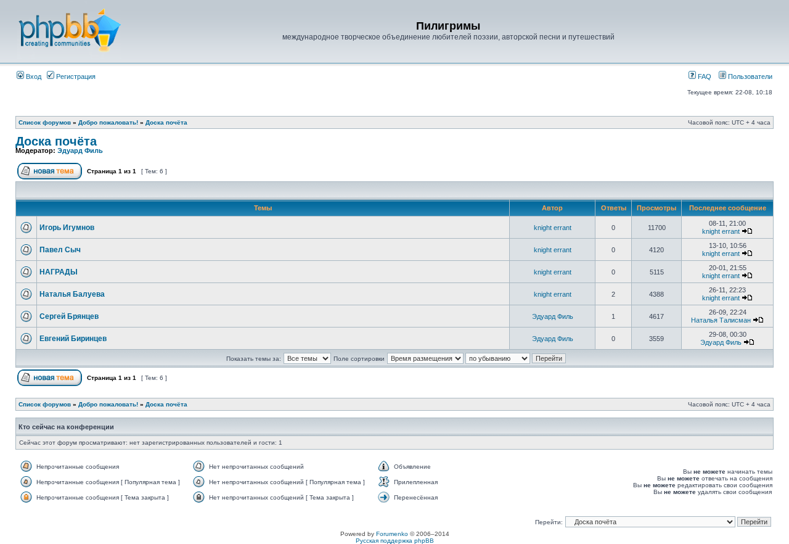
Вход (32, 76)
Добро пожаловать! (108, 122)
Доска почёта (166, 122)
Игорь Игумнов (66, 227)
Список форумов (44, 122)
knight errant (552, 227)
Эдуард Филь (80, 150)
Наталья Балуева (72, 294)
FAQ (703, 76)
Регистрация (75, 76)
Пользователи (749, 76)
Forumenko (392, 533)
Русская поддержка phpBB (395, 540)
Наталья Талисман (721, 320)
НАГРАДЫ (58, 272)
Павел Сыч (60, 249)
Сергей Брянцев (69, 316)
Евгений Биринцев (73, 338)
